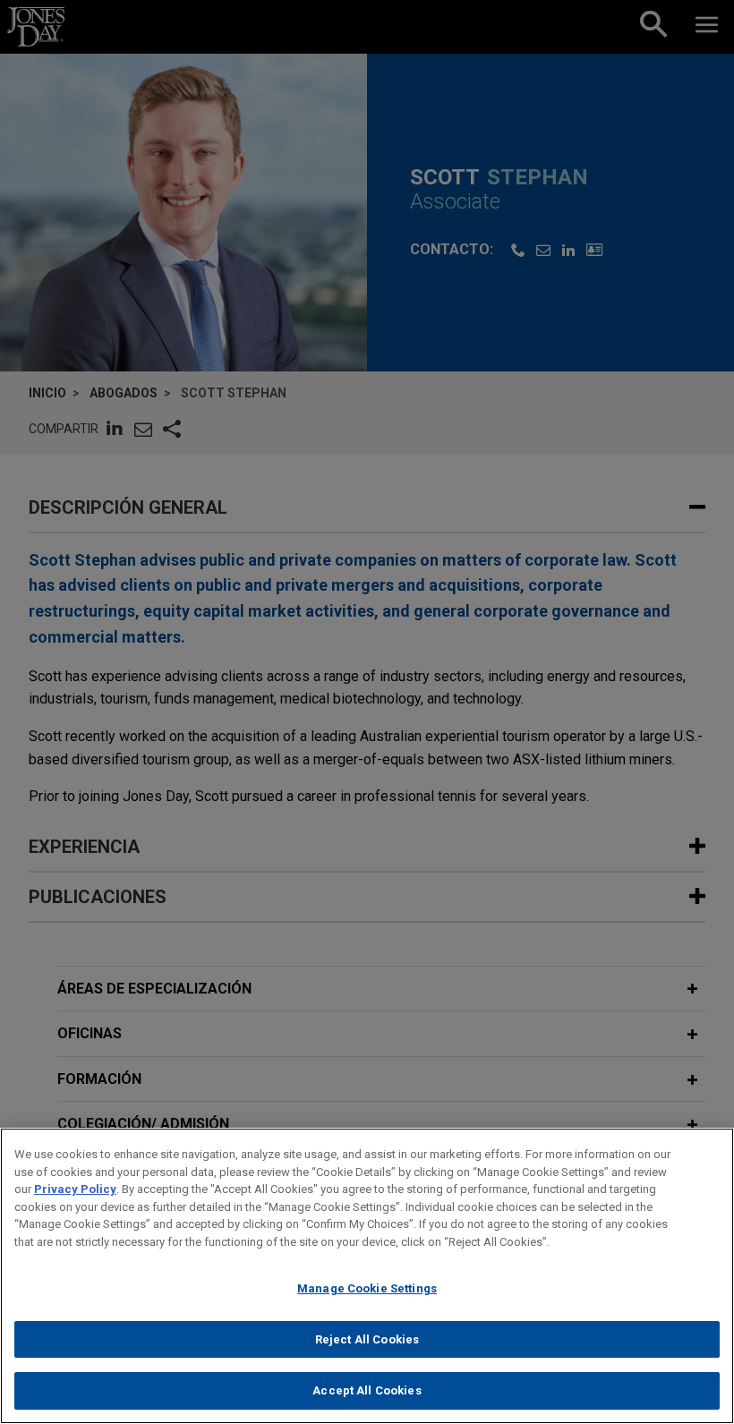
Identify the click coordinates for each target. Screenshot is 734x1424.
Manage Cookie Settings (367, 1288)
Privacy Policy (75, 1189)
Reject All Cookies (367, 1339)
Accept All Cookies (366, 1390)
